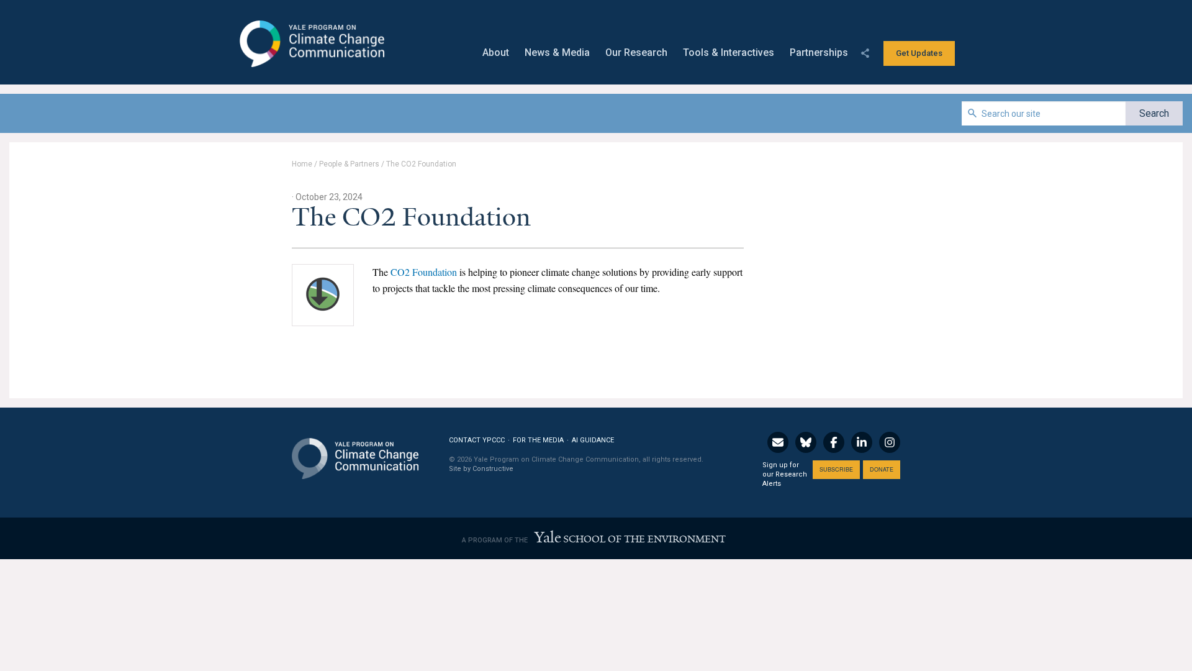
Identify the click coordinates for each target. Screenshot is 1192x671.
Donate (881, 469)
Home (302, 164)
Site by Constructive (481, 469)
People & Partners (349, 164)
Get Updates (919, 53)
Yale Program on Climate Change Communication (310, 44)
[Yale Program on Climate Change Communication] (355, 451)
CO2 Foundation (424, 271)
